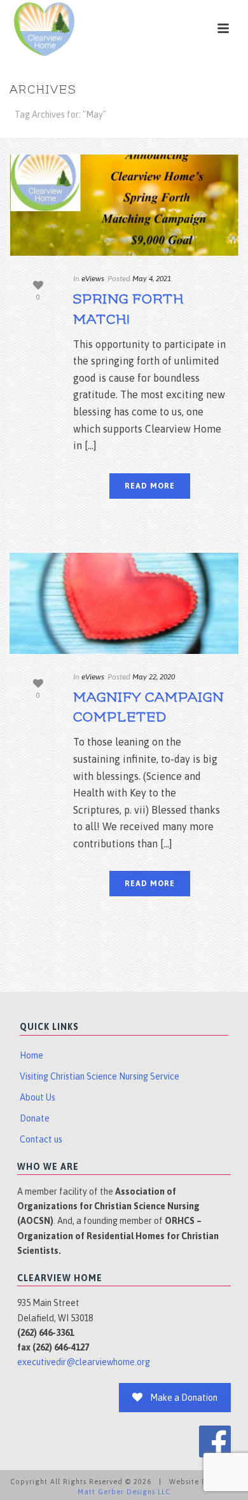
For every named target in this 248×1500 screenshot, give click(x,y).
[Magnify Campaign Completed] (124, 603)
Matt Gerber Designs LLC (124, 1492)
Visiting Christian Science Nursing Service (99, 1076)
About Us (37, 1097)
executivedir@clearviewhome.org (83, 1362)
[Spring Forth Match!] (124, 205)
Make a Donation (183, 1397)
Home (31, 1055)
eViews (92, 278)
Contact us (41, 1139)
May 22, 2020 (153, 676)
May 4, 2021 (151, 278)
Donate (35, 1118)
